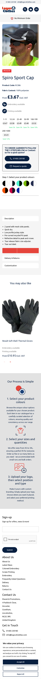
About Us (6, 562)
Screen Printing (8, 572)
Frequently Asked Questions (13, 579)
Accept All (20, 662)
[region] (20, 659)
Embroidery (7, 575)
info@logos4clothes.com (16, 635)
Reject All (20, 674)
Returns (5, 586)
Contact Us (7, 589)
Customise (20, 668)
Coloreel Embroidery (10, 568)
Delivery (5, 582)
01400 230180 (19, 159)
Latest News (7, 565)
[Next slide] (10, 362)
